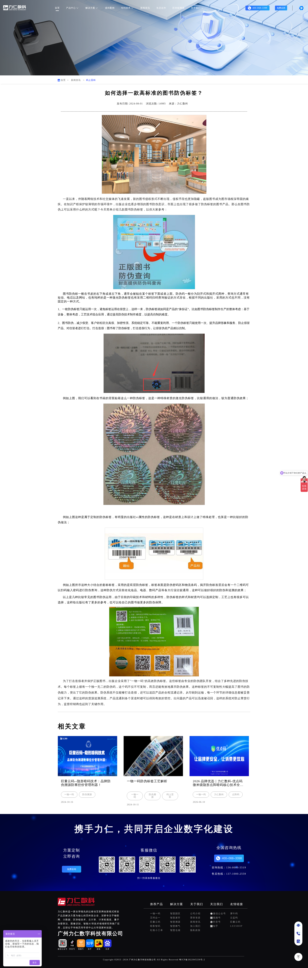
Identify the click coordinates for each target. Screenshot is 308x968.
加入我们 (195, 926)
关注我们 (216, 904)
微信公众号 (219, 913)
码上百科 (91, 80)
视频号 (217, 918)
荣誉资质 (195, 918)
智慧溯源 (175, 922)
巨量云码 (155, 922)
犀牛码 (234, 913)
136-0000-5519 (236, 867)
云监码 (234, 918)
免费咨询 (71, 869)
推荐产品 (156, 904)
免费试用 (281, 8)
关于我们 (196, 8)
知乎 (215, 926)
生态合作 (161, 8)
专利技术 (126, 8)
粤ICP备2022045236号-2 (192, 960)
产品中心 (71, 8)
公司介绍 (195, 913)
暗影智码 (155, 926)
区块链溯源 (178, 8)
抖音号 (217, 922)
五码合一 (155, 918)
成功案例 (110, 8)
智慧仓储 (175, 930)
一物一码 (155, 913)
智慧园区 (175, 913)
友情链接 (236, 904)
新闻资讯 (145, 8)
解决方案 (90, 8)
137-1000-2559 (236, 873)
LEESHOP (236, 926)
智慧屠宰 (175, 918)
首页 (57, 8)
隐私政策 (195, 930)
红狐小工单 (156, 930)
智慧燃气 (175, 926)
